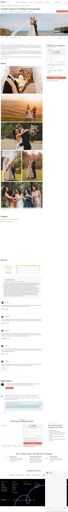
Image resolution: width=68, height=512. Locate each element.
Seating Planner (4, 487)
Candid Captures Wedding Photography (24, 5)
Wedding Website (4, 490)
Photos (7, 37)
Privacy (30, 500)
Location (11, 37)
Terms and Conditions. (50, 80)
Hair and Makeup (15, 492)
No (61, 64)
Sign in (54, 51)
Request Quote (56, 77)
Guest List (3, 485)
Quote (49, 72)
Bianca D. (5, 323)
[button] (18, 2)
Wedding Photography (9, 5)
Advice (19, 37)
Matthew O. (5, 338)
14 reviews (5, 11)
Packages (50, 70)
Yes (57, 64)
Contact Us (36, 487)
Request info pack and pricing (62, 11)
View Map (24, 11)
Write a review (8, 272)
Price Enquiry (60, 70)
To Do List (3, 483)
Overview (3, 37)
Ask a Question (37, 485)
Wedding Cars (28, 474)
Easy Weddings (3, 5)
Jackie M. (5, 368)
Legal (34, 500)
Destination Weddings (27, 483)
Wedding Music (44, 474)
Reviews (15, 37)
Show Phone (31, 11)
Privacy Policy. (56, 80)
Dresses (13, 485)
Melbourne (15, 5)
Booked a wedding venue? (51, 64)
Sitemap (26, 500)
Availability (54, 70)
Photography (14, 487)
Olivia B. (5, 309)
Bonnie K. (5, 354)
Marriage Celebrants (20, 474)
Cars (13, 490)
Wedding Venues (12, 474)
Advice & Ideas (37, 483)
